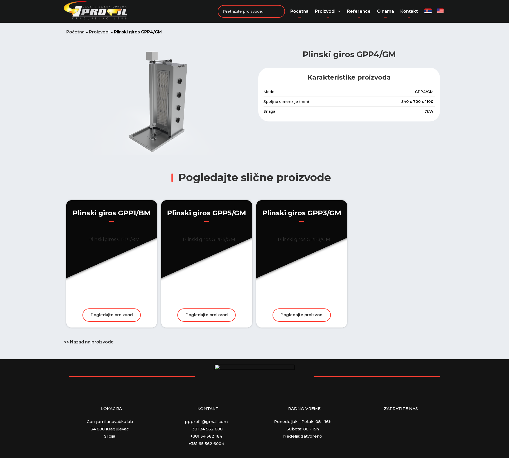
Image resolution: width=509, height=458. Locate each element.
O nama (385, 11)
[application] (338, 11)
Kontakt (409, 11)
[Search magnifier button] (278, 11)
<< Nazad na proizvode (89, 341)
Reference (359, 11)
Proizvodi (325, 11)
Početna (299, 11)
